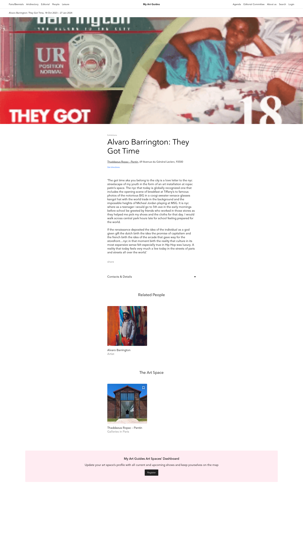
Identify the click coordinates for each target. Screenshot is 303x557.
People (55, 4)
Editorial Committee (254, 4)
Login (291, 4)
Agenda (237, 4)
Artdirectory (32, 4)
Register (151, 472)
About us (271, 4)
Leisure (65, 4)
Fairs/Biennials (16, 4)
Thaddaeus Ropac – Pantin (122, 161)
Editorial (45, 4)
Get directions (113, 167)
